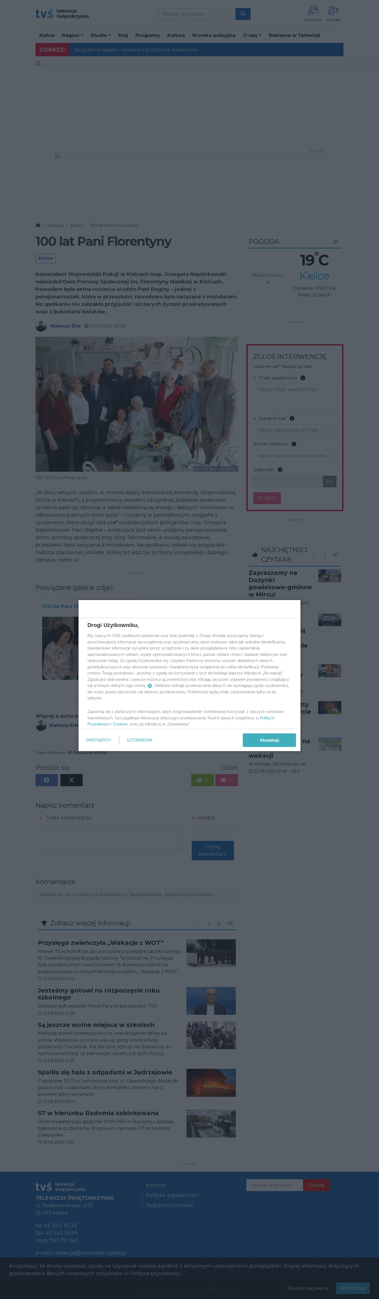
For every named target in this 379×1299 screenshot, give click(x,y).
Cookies (120, 724)
